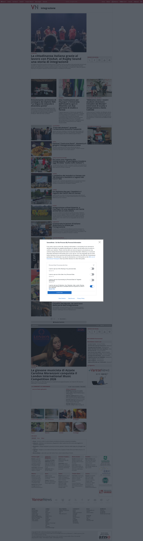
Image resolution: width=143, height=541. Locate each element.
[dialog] (71, 270)
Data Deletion (62, 298)
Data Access (71, 298)
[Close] (100, 242)
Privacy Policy (80, 298)
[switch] (92, 269)
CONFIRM (60, 292)
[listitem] (71, 265)
